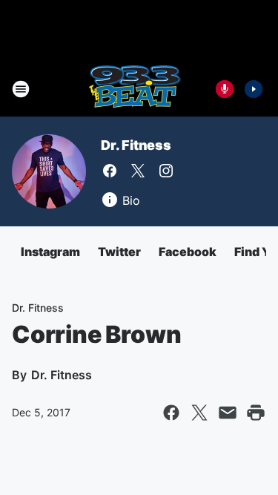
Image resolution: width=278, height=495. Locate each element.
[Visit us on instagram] (166, 171)
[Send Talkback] (225, 89)
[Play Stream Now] (253, 89)
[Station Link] (134, 89)
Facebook (187, 251)
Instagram (50, 251)
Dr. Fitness (136, 145)
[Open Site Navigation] (21, 89)
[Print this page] (255, 412)
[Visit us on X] (138, 171)
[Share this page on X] (199, 412)
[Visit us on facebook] (110, 171)
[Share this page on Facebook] (171, 412)
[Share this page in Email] (227, 412)
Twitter (119, 251)
